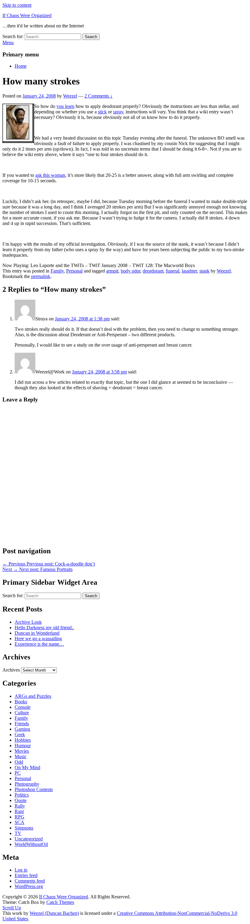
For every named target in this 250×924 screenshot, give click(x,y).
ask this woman (50, 175)
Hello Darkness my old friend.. (44, 627)
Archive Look (28, 622)
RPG (19, 816)
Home (21, 66)
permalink (40, 276)
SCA (19, 822)
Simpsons (24, 827)
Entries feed (26, 875)
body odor (130, 270)
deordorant (153, 270)
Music (21, 756)
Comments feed (30, 880)
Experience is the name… (39, 644)
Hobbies (23, 740)
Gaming (22, 729)
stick (102, 111)
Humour (23, 745)
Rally (20, 805)
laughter (189, 270)
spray (118, 111)
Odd (19, 762)
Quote (21, 800)
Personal (74, 270)
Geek (20, 734)
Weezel (70, 95)
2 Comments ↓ (98, 95)
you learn (65, 106)
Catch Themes (60, 902)
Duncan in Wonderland (37, 633)
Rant (19, 811)
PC (18, 773)
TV (18, 833)
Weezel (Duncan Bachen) (54, 913)
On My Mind (27, 767)
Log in (21, 869)
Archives (11, 669)
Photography (27, 784)
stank (204, 270)
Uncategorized (29, 838)
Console (22, 707)
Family (57, 270)
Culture (22, 712)
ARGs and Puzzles (33, 696)
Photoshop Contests (34, 789)
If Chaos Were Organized (27, 15)
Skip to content (16, 5)
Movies (22, 751)
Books (21, 701)
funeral (172, 270)
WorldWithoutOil (31, 844)
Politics (22, 794)
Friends (22, 723)
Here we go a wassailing (38, 638)
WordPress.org (29, 886)
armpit (112, 270)
